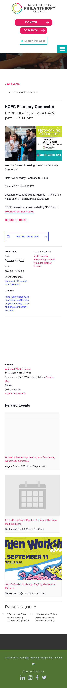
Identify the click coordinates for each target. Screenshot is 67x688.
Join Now (31, 30)
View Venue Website (15, 393)
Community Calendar (16, 281)
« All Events (12, 84)
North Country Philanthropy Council (44, 257)
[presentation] (32, 432)
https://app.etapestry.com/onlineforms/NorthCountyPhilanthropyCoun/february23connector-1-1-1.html (17, 303)
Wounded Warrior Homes (19, 211)
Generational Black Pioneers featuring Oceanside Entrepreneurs (18, 617)
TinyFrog (58, 657)
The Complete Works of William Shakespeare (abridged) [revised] (46, 617)
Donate (31, 22)
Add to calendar (27, 236)
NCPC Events (12, 284)
